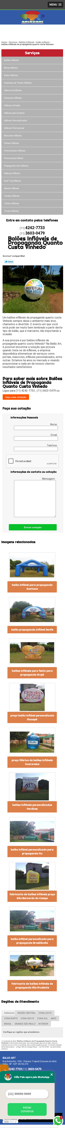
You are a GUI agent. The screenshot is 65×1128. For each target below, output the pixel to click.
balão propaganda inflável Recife (32, 629)
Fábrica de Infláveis (13, 90)
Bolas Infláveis (11, 75)
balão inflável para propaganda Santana (32, 586)
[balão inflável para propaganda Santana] (32, 566)
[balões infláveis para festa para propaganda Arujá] (32, 652)
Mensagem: (49, 478)
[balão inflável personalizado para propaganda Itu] (32, 831)
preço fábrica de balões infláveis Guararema (32, 762)
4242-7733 (16, 30)
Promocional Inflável (13, 158)
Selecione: (9, 1013)
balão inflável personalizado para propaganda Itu (32, 851)
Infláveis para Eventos (14, 113)
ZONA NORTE (11, 1018)
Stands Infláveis (11, 188)
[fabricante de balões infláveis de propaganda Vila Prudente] (32, 965)
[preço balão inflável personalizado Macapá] (32, 697)
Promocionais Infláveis (14, 151)
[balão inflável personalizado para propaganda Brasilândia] (32, 920)
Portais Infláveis (11, 143)
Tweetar (9, 261)
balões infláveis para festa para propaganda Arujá (32, 672)
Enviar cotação (33, 527)
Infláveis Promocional (14, 128)
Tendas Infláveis (12, 196)
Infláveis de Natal (12, 105)
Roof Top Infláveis (12, 181)
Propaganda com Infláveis (16, 166)
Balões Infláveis (11, 60)
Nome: (54, 424)
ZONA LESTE (45, 1013)
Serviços (32, 53)
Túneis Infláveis (11, 211)
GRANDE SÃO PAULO (25, 1023)
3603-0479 (16, 34)
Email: (54, 434)
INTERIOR (43, 1023)
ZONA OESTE (27, 1018)
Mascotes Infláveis (13, 135)
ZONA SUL (42, 1018)
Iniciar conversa (27, 1109)
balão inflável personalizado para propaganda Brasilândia (32, 940)
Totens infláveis (11, 203)
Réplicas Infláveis (12, 173)
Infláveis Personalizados (15, 120)
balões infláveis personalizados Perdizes (32, 806)
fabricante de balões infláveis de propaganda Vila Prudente (32, 985)
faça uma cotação (15, 397)
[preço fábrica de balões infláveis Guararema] (32, 742)
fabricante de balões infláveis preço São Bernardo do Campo (32, 896)
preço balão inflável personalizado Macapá (32, 717)
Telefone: (52, 445)
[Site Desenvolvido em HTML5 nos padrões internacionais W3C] (10, 1121)
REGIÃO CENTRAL (27, 1013)
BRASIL (8, 1023)
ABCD (54, 1018)
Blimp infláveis (11, 68)
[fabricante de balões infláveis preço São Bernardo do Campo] (32, 876)
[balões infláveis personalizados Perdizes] (32, 786)
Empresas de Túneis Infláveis (18, 83)
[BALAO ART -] (33, 17)
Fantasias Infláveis (13, 98)
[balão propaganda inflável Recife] (32, 611)
